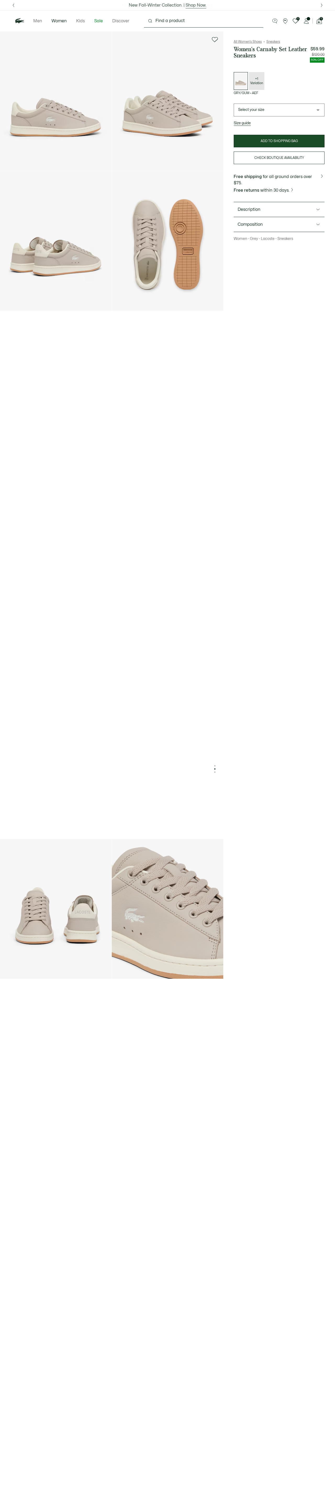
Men (37, 21)
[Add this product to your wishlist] (215, 39)
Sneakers (273, 41)
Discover (120, 21)
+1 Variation (256, 81)
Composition (250, 224)
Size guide (242, 123)
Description (249, 209)
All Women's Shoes (248, 41)
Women (59, 21)
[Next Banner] (321, 5)
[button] (275, 21)
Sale (98, 21)
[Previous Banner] (13, 5)
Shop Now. (196, 5)
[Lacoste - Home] (19, 21)
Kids (80, 21)
